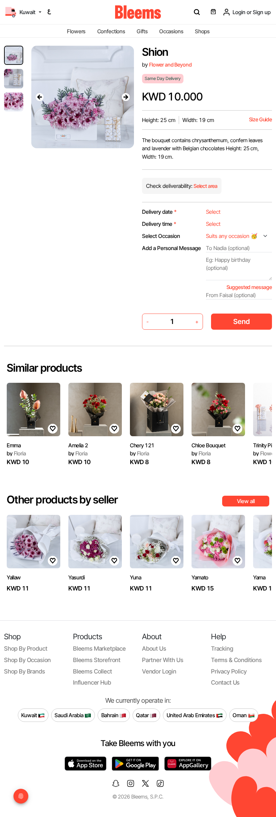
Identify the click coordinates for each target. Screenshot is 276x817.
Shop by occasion (27, 659)
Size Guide (260, 119)
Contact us (225, 682)
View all (246, 501)
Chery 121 (142, 445)
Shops (202, 31)
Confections (111, 31)
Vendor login (159, 671)
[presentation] (39, 96)
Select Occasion (161, 236)
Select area (205, 186)
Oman (240, 714)
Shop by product (25, 648)
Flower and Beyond (170, 65)
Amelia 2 (78, 445)
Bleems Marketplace (99, 648)
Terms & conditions (236, 659)
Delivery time (159, 223)
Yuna (135, 577)
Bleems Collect (92, 671)
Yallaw (14, 577)
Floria (16, 453)
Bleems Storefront (96, 659)
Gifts (142, 31)
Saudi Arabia (69, 714)
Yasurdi (76, 577)
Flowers (76, 31)
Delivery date (159, 211)
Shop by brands (24, 671)
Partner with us (162, 659)
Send (241, 321)
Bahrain (110, 714)
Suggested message (249, 287)
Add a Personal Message (171, 248)
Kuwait (29, 714)
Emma (14, 445)
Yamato (200, 577)
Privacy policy (229, 671)
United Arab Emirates (191, 714)
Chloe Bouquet (209, 445)
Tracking (222, 648)
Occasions (171, 31)
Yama (259, 577)
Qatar (143, 714)
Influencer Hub (92, 682)
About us (154, 648)
